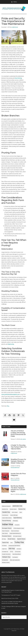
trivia (11, 542)
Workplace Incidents (5, 562)
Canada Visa (6, 512)
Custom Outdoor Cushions (6, 517)
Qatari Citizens (5, 533)
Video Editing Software (17, 554)
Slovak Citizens (11, 539)
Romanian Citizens (6, 536)
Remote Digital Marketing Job (15, 533)
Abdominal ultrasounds (6, 506)
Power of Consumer (5, 530)
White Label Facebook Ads (15, 560)
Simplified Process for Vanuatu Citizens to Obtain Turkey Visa (18, 461)
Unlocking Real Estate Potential (14, 545)
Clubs (21, 512)
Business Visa (22, 509)
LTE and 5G (17, 524)
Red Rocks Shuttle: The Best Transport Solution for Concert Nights (18, 488)
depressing (11, 344)
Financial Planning (6, 520)
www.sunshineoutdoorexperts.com (10, 394)
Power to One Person (15, 530)
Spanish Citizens (21, 539)
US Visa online (17, 551)
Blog (8, 406)
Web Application (5, 560)
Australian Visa (5, 509)
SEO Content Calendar (17, 536)
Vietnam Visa (6, 557)
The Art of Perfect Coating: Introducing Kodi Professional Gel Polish (18, 433)
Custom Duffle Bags (13, 515)
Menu (15, 2)
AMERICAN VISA (17, 506)
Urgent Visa (4, 548)
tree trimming (18, 78)
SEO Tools (4, 539)
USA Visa (12, 549)
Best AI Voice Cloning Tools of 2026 (9, 598)
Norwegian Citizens (6, 528)
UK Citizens (4, 545)
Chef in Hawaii (14, 512)
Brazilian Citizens (13, 509)
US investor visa (5, 551)
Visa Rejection (15, 557)
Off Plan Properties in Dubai (19, 528)
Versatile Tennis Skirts (6, 554)
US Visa (11, 551)
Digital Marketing (18, 517)
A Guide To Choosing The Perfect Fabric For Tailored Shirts (19, 447)
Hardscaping (15, 520)
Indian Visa (7, 524)
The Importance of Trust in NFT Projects (10, 595)
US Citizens (19, 548)
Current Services (5, 515)
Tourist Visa (5, 542)
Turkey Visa (19, 542)
